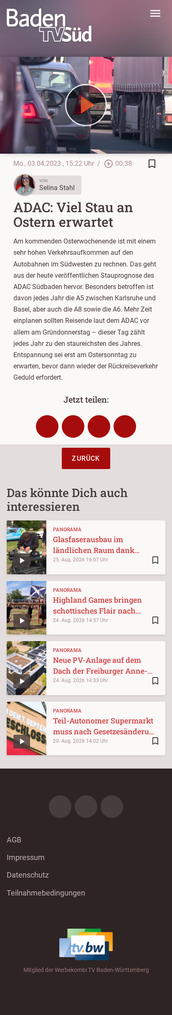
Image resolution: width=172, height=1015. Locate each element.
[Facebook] (60, 806)
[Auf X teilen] (73, 426)
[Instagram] (86, 806)
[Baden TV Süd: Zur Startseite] (49, 25)
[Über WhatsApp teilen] (99, 426)
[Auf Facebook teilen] (47, 426)
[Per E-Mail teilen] (125, 426)
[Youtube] (112, 806)
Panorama (67, 529)
